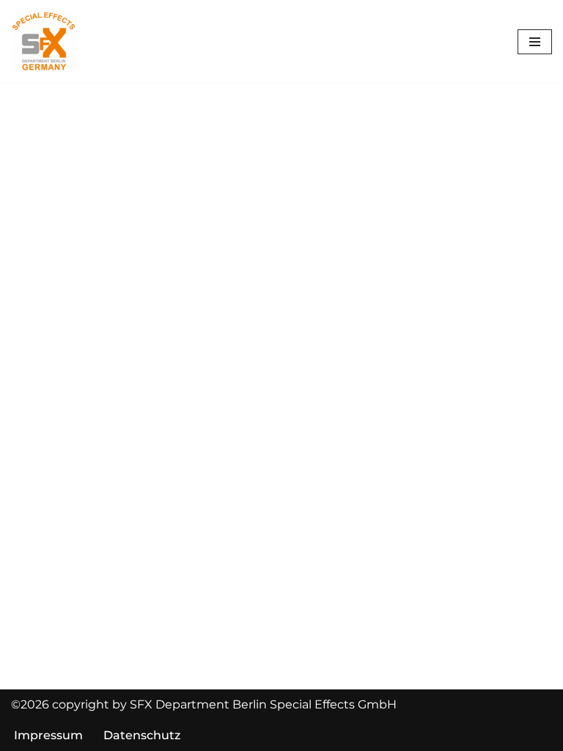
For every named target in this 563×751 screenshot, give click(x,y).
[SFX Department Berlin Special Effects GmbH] (44, 41)
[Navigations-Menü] (535, 41)
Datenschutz (141, 735)
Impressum (48, 735)
